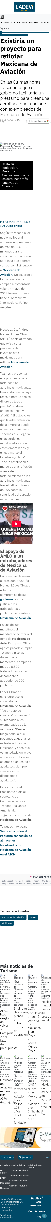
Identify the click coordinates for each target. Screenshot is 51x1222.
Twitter (22, 1165)
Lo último (15, 23)
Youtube (22, 1185)
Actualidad (5, 1165)
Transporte (15, 1170)
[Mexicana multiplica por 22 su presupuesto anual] (46, 986)
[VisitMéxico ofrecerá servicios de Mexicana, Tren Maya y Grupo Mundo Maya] (32, 992)
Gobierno (7, 923)
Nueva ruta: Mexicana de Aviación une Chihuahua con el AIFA (35, 1104)
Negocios (45, 23)
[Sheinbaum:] (18, 990)
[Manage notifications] (44, 1216)
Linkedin (22, 1180)
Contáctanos (36, 1211)
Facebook (23, 1170)
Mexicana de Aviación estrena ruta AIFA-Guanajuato (8, 1091)
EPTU (24, 23)
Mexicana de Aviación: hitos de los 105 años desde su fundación (20, 1105)
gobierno (6, 599)
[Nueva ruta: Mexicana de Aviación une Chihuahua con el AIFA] (32, 1070)
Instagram (23, 1175)
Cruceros (14, 1180)
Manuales (33, 23)
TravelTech (14, 1165)
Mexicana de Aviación (15, 618)
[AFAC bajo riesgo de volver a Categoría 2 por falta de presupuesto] (5, 991)
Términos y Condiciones (6, 1216)
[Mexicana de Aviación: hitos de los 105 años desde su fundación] (18, 1070)
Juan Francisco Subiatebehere (15, 223)
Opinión (13, 1185)
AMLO (33, 917)
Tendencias (15, 1175)
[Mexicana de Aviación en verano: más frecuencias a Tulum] (46, 1068)
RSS (38, 1217)
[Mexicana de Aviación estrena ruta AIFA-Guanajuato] (5, 1066)
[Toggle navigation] (7, 17)
